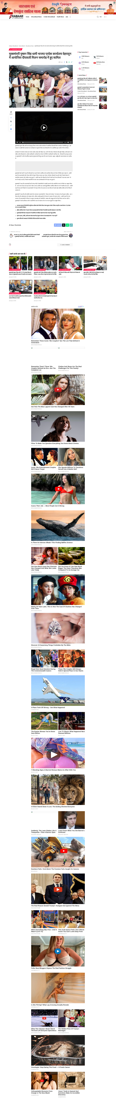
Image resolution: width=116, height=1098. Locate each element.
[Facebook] (84, 57)
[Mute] (68, 142)
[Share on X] (67, 62)
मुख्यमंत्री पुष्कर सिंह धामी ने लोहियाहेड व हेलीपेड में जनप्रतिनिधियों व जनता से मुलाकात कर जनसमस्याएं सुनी (87, 80)
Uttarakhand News (15, 49)
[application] (44, 127)
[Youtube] (99, 63)
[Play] (17, 142)
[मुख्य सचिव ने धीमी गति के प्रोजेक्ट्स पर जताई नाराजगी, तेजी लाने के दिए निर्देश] (95, 263)
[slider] (42, 142)
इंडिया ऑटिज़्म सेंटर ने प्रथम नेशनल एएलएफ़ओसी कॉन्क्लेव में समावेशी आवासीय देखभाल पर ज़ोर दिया (39, 210)
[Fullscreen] (70, 142)
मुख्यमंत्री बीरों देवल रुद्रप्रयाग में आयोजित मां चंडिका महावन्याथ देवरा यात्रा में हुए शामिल (36, 213)
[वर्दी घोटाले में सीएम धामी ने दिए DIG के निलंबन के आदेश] (70, 263)
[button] (70, 16)
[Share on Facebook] (64, 62)
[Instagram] (84, 63)
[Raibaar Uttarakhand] (16, 16)
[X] (99, 57)
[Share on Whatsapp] (69, 62)
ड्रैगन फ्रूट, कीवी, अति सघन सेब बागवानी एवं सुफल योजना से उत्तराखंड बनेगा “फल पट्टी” (37, 215)
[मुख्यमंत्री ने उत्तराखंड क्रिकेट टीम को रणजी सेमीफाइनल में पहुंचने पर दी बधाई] (103, 89)
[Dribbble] (84, 68)
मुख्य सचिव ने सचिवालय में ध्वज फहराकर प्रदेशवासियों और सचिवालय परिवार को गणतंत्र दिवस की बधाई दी (87, 105)
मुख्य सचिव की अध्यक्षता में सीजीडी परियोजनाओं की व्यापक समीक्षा (31, 218)
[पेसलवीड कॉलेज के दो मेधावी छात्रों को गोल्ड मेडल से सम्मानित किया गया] (45, 287)
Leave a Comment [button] (66, 244)
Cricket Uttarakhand (82, 91)
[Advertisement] (58, 31)
